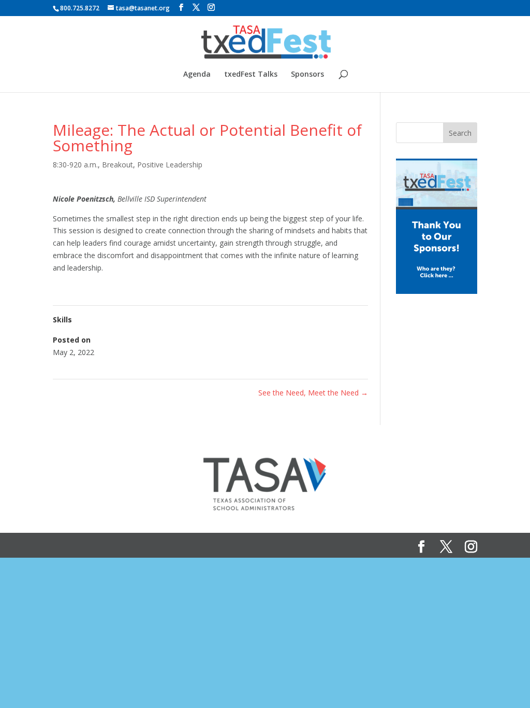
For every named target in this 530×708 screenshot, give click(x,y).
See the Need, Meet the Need (313, 393)
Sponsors (307, 74)
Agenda (197, 74)
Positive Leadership (169, 164)
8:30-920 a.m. (75, 164)
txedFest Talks (250, 74)
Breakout (117, 164)
